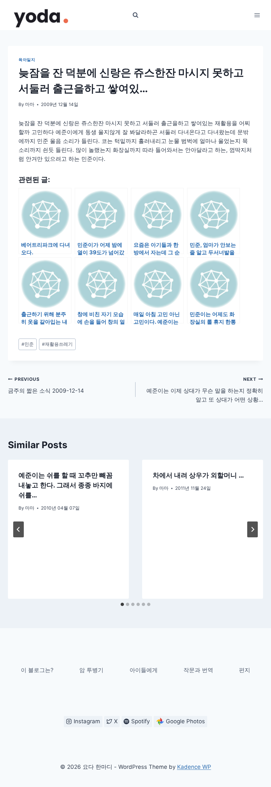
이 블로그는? (37, 670)
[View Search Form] (135, 15)
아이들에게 (144, 670)
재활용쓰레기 (57, 344)
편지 (244, 670)
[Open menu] (257, 15)
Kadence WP (194, 767)
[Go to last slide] (18, 529)
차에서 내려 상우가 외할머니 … (198, 475)
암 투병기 (91, 670)
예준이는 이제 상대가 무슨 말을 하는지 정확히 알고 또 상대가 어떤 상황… (204, 389)
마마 (29, 104)
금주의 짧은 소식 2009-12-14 (46, 385)
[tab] (122, 604)
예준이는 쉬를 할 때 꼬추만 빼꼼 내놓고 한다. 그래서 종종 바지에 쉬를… (66, 485)
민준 (27, 344)
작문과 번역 (198, 670)
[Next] (252, 529)
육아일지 (27, 59)
